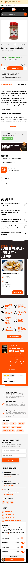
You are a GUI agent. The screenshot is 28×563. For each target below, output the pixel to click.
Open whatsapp (8, 138)
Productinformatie (7, 85)
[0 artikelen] (2, 9)
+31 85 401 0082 (9, 514)
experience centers (11, 60)
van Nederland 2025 (11, 77)
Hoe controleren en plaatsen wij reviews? (11, 158)
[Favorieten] (19, 9)
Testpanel (19, 431)
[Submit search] (25, 14)
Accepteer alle (13, 559)
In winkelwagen (15, 68)
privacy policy (7, 533)
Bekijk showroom (8, 476)
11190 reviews (19, 375)
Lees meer (12, 369)
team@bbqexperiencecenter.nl (13, 520)
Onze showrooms (16, 427)
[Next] (15, 44)
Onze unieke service (14, 337)
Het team (13, 423)
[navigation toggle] (26, 9)
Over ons (21, 423)
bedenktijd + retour (9, 73)
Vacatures (5, 427)
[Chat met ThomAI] (14, 147)
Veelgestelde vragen (8, 431)
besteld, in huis (9, 74)
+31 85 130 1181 (9, 517)
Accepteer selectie (13, 556)
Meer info (17, 538)
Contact (5, 423)
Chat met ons (8, 511)
